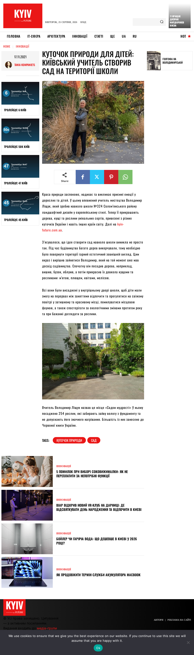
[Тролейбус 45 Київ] (20, 203)
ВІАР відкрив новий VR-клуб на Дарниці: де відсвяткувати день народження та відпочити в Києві (98, 507)
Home (6, 46)
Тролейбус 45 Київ (16, 220)
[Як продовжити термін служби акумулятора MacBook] (27, 572)
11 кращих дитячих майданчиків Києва (177, 20)
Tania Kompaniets (24, 65)
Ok (98, 648)
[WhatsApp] (125, 177)
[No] (188, 642)
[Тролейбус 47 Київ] (20, 166)
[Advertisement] (170, 147)
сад (94, 440)
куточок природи (69, 440)
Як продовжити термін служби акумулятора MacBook (98, 574)
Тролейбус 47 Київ (15, 183)
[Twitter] (97, 177)
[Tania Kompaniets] (9, 64)
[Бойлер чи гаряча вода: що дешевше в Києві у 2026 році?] (27, 538)
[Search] (162, 22)
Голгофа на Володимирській (173, 60)
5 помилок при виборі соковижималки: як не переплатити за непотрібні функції (92, 473)
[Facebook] (83, 177)
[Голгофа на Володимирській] (154, 60)
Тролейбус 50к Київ (17, 147)
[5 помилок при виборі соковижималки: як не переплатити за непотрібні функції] (27, 471)
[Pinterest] (111, 177)
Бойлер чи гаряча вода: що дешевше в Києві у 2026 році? (96, 540)
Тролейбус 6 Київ (15, 110)
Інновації (22, 46)
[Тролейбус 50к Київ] (20, 130)
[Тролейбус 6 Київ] (20, 93)
